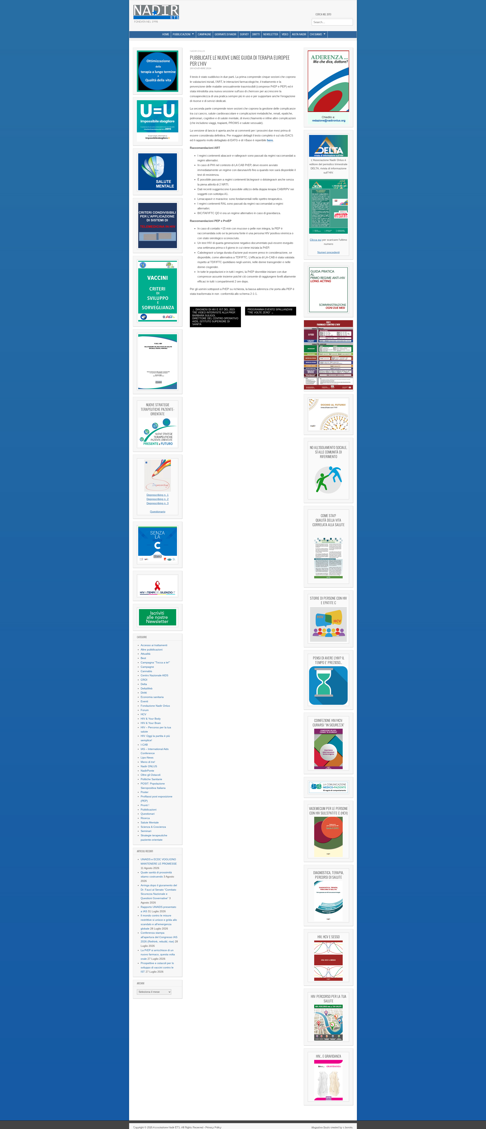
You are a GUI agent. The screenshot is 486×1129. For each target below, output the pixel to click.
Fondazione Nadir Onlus (155, 705)
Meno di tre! (148, 762)
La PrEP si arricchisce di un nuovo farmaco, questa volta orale (158, 954)
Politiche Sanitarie (151, 779)
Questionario (157, 511)
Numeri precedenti (328, 252)
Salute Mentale (150, 822)
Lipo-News (147, 757)
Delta (144, 684)
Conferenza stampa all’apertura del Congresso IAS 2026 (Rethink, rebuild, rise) (159, 937)
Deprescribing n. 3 (158, 503)
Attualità (145, 653)
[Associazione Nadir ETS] (156, 10)
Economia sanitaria (152, 697)
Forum (145, 710)
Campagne (204, 34)
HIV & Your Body (151, 718)
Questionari (148, 813)
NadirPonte (147, 770)
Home (165, 34)
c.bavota (347, 1127)
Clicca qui (315, 239)
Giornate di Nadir (225, 34)
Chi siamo (316, 34)
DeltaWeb (146, 688)
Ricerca (145, 818)
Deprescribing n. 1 (158, 495)
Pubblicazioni (181, 34)
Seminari (146, 831)
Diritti (256, 34)
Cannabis (146, 671)
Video (285, 34)
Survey (244, 34)
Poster (144, 792)
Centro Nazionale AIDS (154, 675)
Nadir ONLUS (149, 766)
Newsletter (270, 34)
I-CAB (144, 744)
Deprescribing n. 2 (158, 499)
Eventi (144, 701)
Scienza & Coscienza (153, 826)
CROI (144, 679)
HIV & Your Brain (151, 723)
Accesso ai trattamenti (154, 645)
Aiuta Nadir (299, 34)
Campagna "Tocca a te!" (155, 662)
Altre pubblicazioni (152, 649)
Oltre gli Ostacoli (150, 774)
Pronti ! (145, 805)
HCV (143, 714)
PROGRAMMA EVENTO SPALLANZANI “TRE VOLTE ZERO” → (270, 311)
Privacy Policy (213, 1127)
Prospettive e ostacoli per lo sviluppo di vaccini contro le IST (157, 967)
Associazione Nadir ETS (166, 1127)
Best (143, 658)
